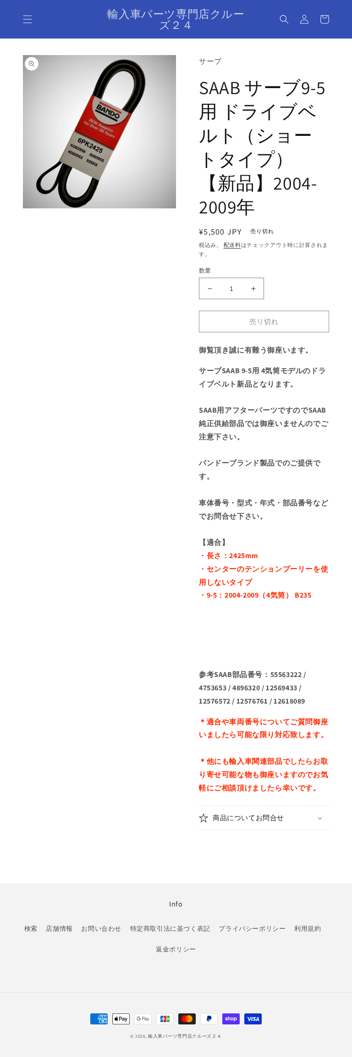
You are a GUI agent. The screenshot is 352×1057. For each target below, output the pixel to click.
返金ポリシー (176, 949)
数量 (205, 270)
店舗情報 (59, 928)
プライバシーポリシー (252, 928)
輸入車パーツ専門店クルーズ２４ (185, 1036)
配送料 (232, 244)
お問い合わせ (101, 928)
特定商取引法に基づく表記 (170, 928)
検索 (31, 928)
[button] (27, 19)
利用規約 (307, 928)
